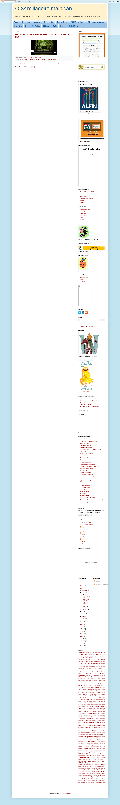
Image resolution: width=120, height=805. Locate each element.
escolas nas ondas (94, 708)
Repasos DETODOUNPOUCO (88, 474)
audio (92, 670)
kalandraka (80, 723)
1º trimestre (81, 652)
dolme (84, 701)
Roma (93, 768)
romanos (80, 769)
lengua (97, 729)
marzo (84, 614)
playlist (91, 752)
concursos (97, 689)
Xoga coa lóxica (84, 491)
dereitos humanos (88, 694)
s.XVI (79, 771)
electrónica (99, 704)
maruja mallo (96, 734)
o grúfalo (87, 743)
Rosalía (90, 769)
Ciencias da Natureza (34, 59)
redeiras (97, 766)
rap (90, 764)
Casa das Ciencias (86, 682)
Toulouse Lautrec (85, 209)
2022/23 (102, 652)
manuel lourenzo (82, 732)
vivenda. (90, 780)
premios (94, 755)
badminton (88, 671)
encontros (89, 706)
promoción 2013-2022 (88, 759)
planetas (80, 752)
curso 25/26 (88, 692)
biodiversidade (87, 677)
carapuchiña (102, 680)
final (79, 715)
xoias (88, 784)
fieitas (89, 713)
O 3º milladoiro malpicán (43, 8)
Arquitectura (81, 668)
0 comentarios (37, 57)
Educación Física (32, 26)
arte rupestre (90, 668)
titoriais (99, 777)
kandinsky (86, 723)
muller (98, 739)
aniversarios (81, 666)
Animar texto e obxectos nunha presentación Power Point (88, 403)
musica (88, 741)
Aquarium (103, 666)
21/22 (94, 654)
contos (103, 689)
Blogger (69, 793)
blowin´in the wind (101, 677)
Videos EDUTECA (85, 439)
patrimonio (87, 746)
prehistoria (88, 755)
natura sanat (97, 741)
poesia (103, 752)
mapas (88, 732)
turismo (83, 778)
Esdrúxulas (83, 281)
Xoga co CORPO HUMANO (87, 497)
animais (80, 664)
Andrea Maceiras (101, 661)
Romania (97, 768)
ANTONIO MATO (86, 522)
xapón (79, 782)
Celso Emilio (98, 682)
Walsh (97, 780)
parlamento (81, 746)
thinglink (92, 777)
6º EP (85, 658)
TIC (96, 777)
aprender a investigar (95, 666)
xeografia (83, 782)
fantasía (89, 711)
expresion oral (82, 711)
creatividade (102, 690)
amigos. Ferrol (93, 661)
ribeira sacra (88, 768)
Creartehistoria (84, 458)
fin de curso (94, 713)
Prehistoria (83, 213)
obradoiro (91, 743)
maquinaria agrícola (95, 732)
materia (98, 736)
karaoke (91, 723)
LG (104, 729)
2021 (82, 624)
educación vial (94, 704)
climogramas (102, 685)
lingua (83, 731)
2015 (82, 629)
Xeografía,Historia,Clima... (87, 453)
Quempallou (89, 763)
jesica (103, 722)
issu (87, 722)
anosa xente (88, 666)
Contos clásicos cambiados (87, 198)
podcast (97, 752)
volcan (93, 780)
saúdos (83, 773)
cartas (79, 682)
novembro (85, 592)
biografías (93, 677)
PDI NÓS (18, 26)
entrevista (95, 706)
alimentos (86, 661)
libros (79, 731)
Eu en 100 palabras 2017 (87, 192)
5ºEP (90, 656)
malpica (94, 731)
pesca (83, 750)
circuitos (86, 685)
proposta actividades (100, 759)
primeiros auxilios (95, 757)
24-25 (101, 654)
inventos (80, 722)
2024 (82, 585)
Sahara (93, 771)
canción (103, 678)
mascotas (87, 736)
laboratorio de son (83, 725)
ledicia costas (88, 729)
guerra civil (102, 716)
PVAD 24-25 (83, 763)
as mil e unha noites (98, 668)
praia (104, 753)
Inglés (62, 26)
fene (104, 711)
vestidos (88, 778)
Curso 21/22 (81, 692)
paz (101, 746)
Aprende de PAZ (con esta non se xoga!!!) (91, 499)
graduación (92, 716)
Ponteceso (92, 753)
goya (88, 716)
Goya (81, 217)
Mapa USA (83, 451)
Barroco (103, 671)
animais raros (100, 664)
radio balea (98, 763)
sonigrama (101, 775)
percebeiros (102, 748)
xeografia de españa (90, 782)
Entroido (102, 706)
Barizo (98, 671)
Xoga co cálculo (84, 489)
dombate (89, 701)
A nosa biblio (83, 470)
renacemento (81, 768)
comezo (93, 687)
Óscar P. (84, 543)
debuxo (80, 694)
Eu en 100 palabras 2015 (87, 194)
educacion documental (85, 703)
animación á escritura (85, 663)
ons (79, 744)
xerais (97, 782)
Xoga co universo (85, 504)
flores (87, 715)
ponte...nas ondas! (83, 753)
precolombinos (81, 755)
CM (79, 687)
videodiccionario (97, 778)
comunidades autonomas (86, 689)
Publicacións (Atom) (29, 67)
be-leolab (102, 673)
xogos (85, 784)
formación (91, 715)
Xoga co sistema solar (86, 493)
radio (93, 763)
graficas (97, 716)
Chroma (103, 682)
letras (101, 729)
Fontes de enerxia (85, 460)
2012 (82, 636)
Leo (83, 536)
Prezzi (81, 398)
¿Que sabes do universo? (87, 481)
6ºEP (90, 658)
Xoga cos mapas (84, 502)
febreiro (84, 616)
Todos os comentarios (101, 584)
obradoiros (96, 743)
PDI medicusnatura (96, 22)
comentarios (87, 687)
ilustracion (89, 720)
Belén (83, 527)
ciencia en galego (87, 683)
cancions (91, 680)
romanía (103, 768)
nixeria (80, 743)
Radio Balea (62, 22)
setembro (84, 609)
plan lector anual (93, 750)
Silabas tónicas (84, 277)
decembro (85, 590)
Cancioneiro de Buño (83, 680)
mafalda (89, 731)
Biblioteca (26, 22)
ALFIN (94, 659)
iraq (84, 722)
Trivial (81, 279)
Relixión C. (73, 26)
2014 (82, 631)
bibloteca (80, 677)
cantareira (96, 680)
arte (85, 668)
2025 (82, 583)
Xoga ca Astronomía (85, 483)
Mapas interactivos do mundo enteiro (90, 449)
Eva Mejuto (90, 709)
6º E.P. (26, 59)
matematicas (93, 736)
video (91, 778)
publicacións (81, 761)
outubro (84, 606)
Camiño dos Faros (95, 678)
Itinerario (91, 722)
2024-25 (86, 654)
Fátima (84, 532)
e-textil (94, 701)
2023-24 (80, 654)
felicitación (100, 711)
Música (46, 26)
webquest (102, 780)
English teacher (86, 529)
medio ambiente (89, 738)
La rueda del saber (85, 487)
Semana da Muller (90, 773)
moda (94, 739)
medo (96, 738)
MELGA (100, 737)
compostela (102, 687)
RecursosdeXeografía (86, 456)
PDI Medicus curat (45, 59)
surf (79, 777)
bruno (84, 678)
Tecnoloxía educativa (86, 447)
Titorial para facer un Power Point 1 (90, 401)
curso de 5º (101, 692)
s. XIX (93, 769)
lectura (86, 727)
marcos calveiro (81, 734)
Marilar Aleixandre (89, 734)
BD (91, 673)
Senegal (97, 773)
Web (16, 22)
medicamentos (81, 737)
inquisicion (97, 720)
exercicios (96, 709)
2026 (82, 581)
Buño (88, 678)
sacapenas (88, 771)
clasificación (96, 685)
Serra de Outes (82, 775)
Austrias (83, 671)
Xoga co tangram (85, 485)
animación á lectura (99, 663)
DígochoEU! (49, 22)
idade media (81, 720)
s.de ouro (102, 769)
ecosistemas (101, 701)
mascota (102, 734)
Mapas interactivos (85, 443)
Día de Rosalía (100, 696)
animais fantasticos (89, 664)
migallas (90, 739)
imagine (93, 720)
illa (86, 720)
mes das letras (82, 739)
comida (97, 687)
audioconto (96, 670)
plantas (86, 752)
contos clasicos (82, 690)
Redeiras (82, 202)
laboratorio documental (94, 725)
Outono (85, 744)
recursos (92, 766)
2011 (81, 638)
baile (92, 671)
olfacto (100, 743)
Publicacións (98, 581)
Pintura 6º (82, 211)
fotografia (95, 715)
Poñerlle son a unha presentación (89, 406)
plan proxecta (101, 750)
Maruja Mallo (83, 215)
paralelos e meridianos (98, 745)
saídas (97, 771)
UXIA (83, 541)
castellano (92, 682)
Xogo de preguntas (85, 462)
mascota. (80, 736)
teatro (84, 777)
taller (82, 777)
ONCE (103, 743)
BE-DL (96, 673)
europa (85, 709)
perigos (80, 750)
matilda (103, 736)
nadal (92, 741)
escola (86, 708)
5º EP (86, 656)
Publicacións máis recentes (23, 64)
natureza (103, 741)
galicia (103, 715)
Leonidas (84, 539)
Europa (82, 219)
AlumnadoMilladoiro (87, 524)
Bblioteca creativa (83, 673)
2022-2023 (97, 652)
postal (97, 753)
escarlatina (81, 708)
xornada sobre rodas (94, 783)
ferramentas (81, 713)
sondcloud (95, 775)
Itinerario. (98, 722)
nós (83, 743)
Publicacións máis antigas (65, 64)
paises (90, 745)
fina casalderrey (101, 713)
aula (100, 670)
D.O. (55, 26)
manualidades (101, 731)
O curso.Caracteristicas (86, 326)
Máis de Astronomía (85, 472)
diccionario (92, 699)
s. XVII (98, 769)
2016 (82, 626)
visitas (85, 780)
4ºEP (84, 656)
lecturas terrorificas (94, 727)
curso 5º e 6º (94, 692)
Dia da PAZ (93, 696)
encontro (83, 706)
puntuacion (94, 761)
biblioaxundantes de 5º (85, 675)
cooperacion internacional (92, 690)
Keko (83, 534)
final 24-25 (83, 715)
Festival (85, 713)
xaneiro (84, 618)
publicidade (88, 761)
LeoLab (37, 22)
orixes (82, 744)
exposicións (102, 709)
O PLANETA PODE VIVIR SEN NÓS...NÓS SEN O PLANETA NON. (86, 599)
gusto (79, 718)
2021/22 (92, 652)
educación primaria (86, 704)
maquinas (102, 732)
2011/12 (87, 652)
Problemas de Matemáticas (87, 464)
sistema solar (89, 775)
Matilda (82, 200)
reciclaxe (53, 59)
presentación (83, 757)
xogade (100, 782)
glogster (84, 716)
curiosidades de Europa (86, 445)
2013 (82, 633)
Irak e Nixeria (83, 196)
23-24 (22, 59)
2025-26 (90, 654)
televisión (88, 777)
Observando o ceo (85, 478)
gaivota (99, 715)
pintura (86, 750)
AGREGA (88, 659)
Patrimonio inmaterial (94, 746)
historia (92, 718)
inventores (102, 720)
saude (79, 773)
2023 (82, 588)
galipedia (80, 716)
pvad (98, 761)
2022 (82, 621)
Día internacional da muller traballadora (92, 697)
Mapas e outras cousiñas (87, 468)
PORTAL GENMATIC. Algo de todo (89, 466)
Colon (83, 687)
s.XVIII (84, 771)
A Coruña (95, 657)
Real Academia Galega (96, 764)
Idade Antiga (102, 718)
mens (103, 737)
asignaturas (88, 670)
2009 (82, 643)
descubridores (97, 694)
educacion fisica (96, 702)
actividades (81, 659)
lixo (86, 731)
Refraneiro (102, 766)
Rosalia (86, 769)
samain (102, 771)
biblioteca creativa (99, 675)
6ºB (88, 657)
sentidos (102, 773)
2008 (82, 645)
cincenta (80, 685)
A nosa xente (101, 658)
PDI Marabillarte (77, 22)
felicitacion (94, 711)
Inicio (44, 64)
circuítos (90, 685)
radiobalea (86, 764)
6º (92, 656)
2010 (82, 641)
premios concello (101, 755)
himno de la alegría (85, 718)
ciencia (80, 683)
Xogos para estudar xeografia (88, 441)
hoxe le (97, 718)
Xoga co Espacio (84, 495)
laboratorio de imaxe (99, 723)
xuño (83, 611)
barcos (95, 671)
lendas (93, 729)
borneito (80, 678)
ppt (100, 753)
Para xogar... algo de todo (87, 476)
